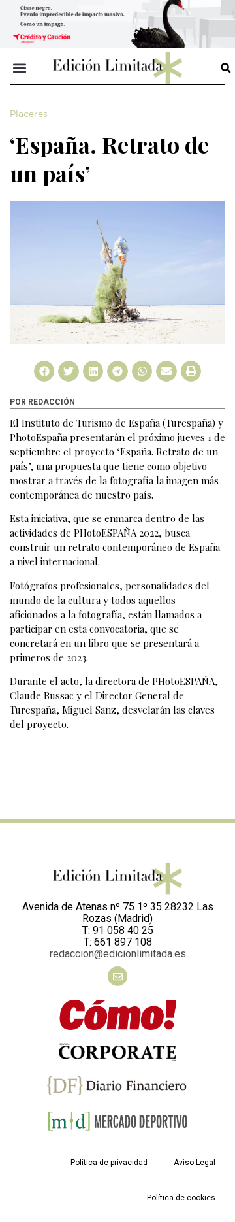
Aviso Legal (194, 1162)
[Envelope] (117, 976)
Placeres (29, 114)
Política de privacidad (109, 1162)
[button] (20, 68)
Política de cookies (181, 1197)
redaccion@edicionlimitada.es (118, 954)
